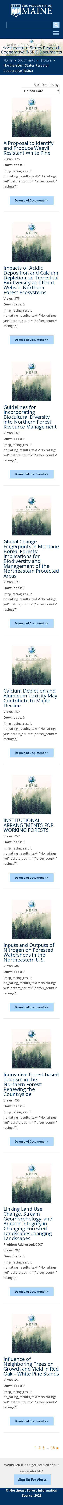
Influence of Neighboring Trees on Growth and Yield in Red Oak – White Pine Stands (31, 1366)
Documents (26, 60)
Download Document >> (31, 200)
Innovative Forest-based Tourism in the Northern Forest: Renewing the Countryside (31, 1084)
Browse (45, 60)
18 (53, 1447)
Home (8, 60)
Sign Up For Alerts (32, 1479)
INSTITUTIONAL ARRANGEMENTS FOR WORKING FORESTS (29, 825)
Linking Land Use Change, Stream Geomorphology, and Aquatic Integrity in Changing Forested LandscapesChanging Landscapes (28, 1223)
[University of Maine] (31, 17)
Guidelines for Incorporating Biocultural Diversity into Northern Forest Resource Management (30, 417)
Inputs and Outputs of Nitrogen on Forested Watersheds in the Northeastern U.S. (29, 952)
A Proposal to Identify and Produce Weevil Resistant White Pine (29, 148)
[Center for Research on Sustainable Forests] (31, 42)
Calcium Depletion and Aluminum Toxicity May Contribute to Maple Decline (30, 698)
